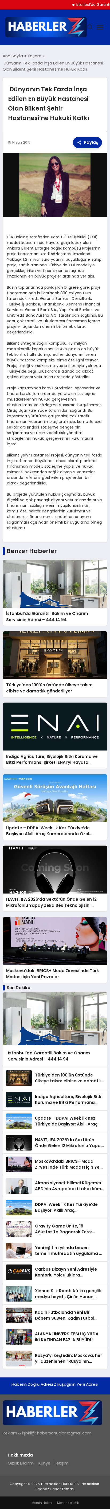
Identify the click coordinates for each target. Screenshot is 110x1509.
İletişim (61, 1463)
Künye (44, 1463)
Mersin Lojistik (68, 1502)
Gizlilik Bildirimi (21, 1463)
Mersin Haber (42, 1502)
